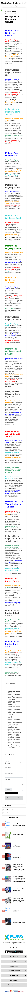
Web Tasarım (14, 809)
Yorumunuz (8, 779)
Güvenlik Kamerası (7, 813)
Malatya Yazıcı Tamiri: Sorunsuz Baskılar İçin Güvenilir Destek (18, 900)
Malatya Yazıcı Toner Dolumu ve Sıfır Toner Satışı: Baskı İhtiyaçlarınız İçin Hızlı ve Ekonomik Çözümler (19, 868)
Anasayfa (10, 6)
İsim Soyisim (8, 767)
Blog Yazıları (17, 6)
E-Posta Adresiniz (9, 773)
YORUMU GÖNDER (11, 793)
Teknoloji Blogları (11, 11)
